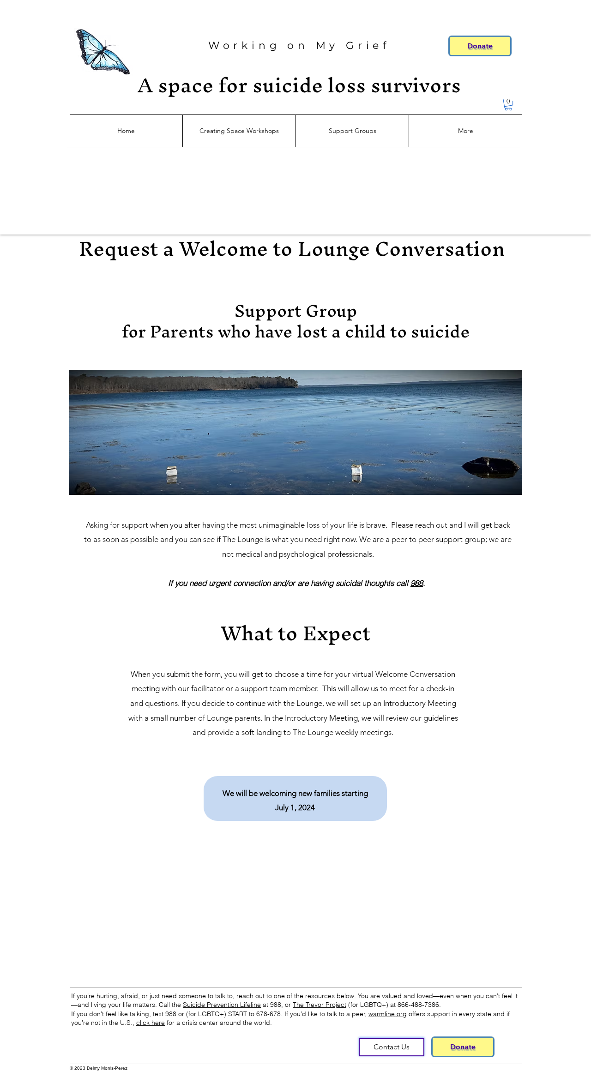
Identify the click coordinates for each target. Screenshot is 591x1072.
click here (150, 1022)
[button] (508, 104)
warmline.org (387, 1014)
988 (416, 583)
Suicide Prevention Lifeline (222, 1004)
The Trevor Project (319, 1004)
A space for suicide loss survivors (299, 85)
